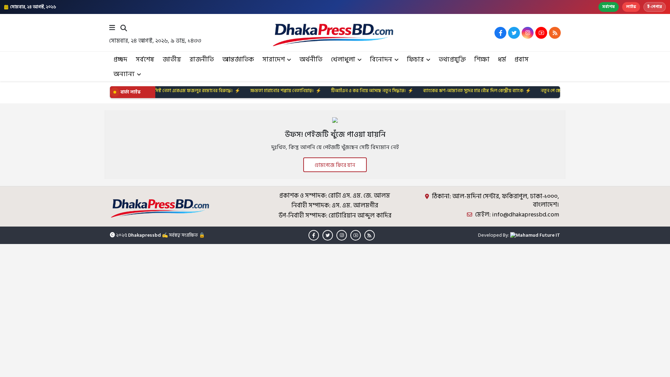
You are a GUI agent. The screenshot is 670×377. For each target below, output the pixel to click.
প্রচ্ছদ (120, 59)
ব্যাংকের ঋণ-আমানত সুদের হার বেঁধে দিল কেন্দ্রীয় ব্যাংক (458, 91)
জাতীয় (172, 59)
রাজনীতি (201, 59)
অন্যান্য (124, 74)
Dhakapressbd (144, 235)
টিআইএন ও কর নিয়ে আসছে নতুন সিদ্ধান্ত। (353, 91)
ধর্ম (502, 59)
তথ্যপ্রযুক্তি (452, 59)
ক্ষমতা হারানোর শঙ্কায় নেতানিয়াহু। (267, 91)
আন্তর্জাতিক (238, 59)
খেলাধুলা (343, 59)
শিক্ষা (482, 59)
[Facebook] (500, 33)
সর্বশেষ (608, 6)
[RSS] (555, 33)
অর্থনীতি (310, 59)
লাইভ (631, 6)
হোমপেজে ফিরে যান (335, 165)
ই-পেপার (654, 6)
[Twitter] (514, 33)
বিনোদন (381, 59)
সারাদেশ (273, 59)
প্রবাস (521, 59)
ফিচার (415, 59)
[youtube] (541, 33)
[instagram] (528, 33)
